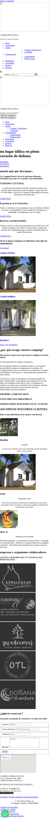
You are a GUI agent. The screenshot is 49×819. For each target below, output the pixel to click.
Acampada (28, 52)
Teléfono (5, 734)
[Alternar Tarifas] (41, 126)
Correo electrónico (9, 729)
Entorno (8, 65)
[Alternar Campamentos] (41, 133)
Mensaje (6, 747)
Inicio (7, 43)
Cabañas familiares (7, 296)
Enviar (5, 752)
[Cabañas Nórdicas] (4, 248)
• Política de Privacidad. (9, 807)
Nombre (6, 724)
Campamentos (29, 56)
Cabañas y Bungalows (32, 50)
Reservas (8, 68)
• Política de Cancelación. (9, 814)
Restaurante (9, 61)
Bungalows (4, 340)
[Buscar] (1, 72)
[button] (5, 813)
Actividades (9, 63)
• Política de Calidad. (8, 809)
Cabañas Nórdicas (7, 253)
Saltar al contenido (7, 1)
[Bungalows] (18, 335)
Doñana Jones (29, 59)
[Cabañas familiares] (18, 292)
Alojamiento (10, 45)
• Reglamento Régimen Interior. (12, 816)
